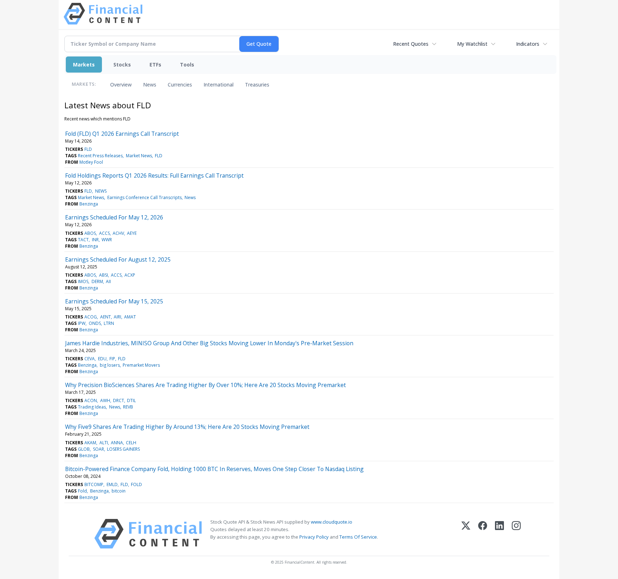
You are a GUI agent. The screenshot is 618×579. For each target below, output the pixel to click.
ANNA (117, 443)
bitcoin (119, 491)
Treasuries (257, 84)
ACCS (104, 233)
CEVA (89, 359)
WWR (107, 240)
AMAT (130, 317)
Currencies (180, 84)
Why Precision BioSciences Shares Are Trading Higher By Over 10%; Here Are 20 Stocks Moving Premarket (205, 385)
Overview (121, 84)
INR (95, 240)
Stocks (122, 64)
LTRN (109, 323)
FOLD (136, 484)
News (149, 84)
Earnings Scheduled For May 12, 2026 (114, 217)
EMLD (112, 484)
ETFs (155, 64)
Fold (82, 491)
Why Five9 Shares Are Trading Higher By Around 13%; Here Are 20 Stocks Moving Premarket (187, 427)
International (218, 84)
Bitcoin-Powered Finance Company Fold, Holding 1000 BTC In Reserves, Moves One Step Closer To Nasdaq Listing (214, 469)
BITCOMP (93, 484)
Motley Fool (91, 162)
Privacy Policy (314, 537)
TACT (83, 240)
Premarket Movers (141, 365)
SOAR (98, 449)
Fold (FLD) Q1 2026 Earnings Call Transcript (122, 134)
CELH (131, 443)
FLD (88, 149)
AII (108, 281)
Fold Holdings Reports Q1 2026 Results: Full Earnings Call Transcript (154, 175)
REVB (128, 407)
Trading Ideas (92, 407)
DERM (97, 281)
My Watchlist (472, 43)
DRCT (118, 400)
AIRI (117, 317)
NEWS (101, 191)
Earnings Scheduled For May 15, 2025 (114, 301)
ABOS (90, 233)
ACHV (118, 233)
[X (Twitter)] (465, 533)
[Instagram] (516, 533)
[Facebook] (482, 533)
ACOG (90, 317)
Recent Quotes (410, 43)
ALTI (103, 443)
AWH (105, 400)
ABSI (103, 275)
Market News (139, 156)
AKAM (90, 443)
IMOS (83, 281)
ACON (90, 400)
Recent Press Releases (100, 156)
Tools (187, 64)
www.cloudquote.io (331, 522)
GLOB (84, 449)
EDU (102, 359)
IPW (81, 323)
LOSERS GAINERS (123, 449)
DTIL (131, 400)
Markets (84, 64)
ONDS (95, 323)
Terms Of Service (358, 537)
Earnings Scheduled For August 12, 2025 (118, 259)
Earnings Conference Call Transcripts (144, 197)
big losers (110, 365)
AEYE (132, 233)
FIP (112, 359)
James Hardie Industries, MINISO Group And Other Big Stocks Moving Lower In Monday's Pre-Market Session (209, 343)
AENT (105, 317)
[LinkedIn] (499, 533)
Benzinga (88, 204)
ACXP (129, 275)
